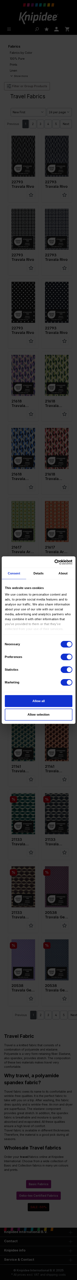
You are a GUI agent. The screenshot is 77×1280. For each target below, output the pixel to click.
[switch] (66, 657)
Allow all (38, 701)
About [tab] (63, 573)
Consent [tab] (14, 573)
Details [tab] (38, 573)
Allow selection (38, 714)
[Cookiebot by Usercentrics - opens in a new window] (54, 562)
